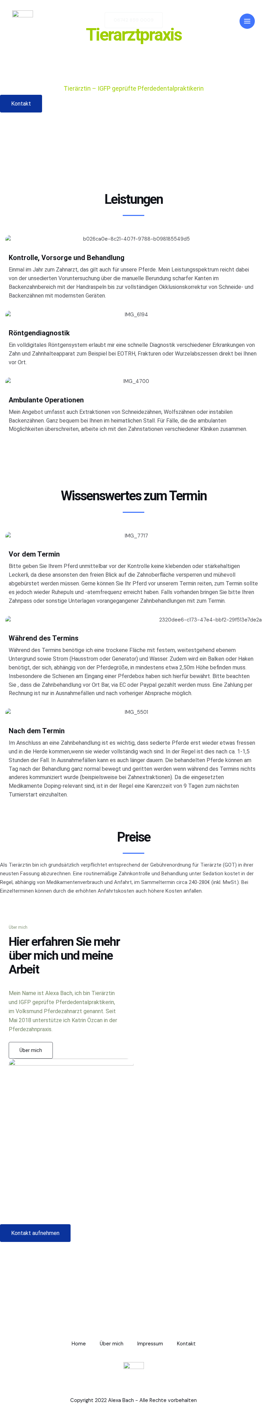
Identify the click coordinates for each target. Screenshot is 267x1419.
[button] (21, 103)
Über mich (111, 1344)
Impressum (150, 1344)
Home (79, 1344)
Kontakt (186, 1344)
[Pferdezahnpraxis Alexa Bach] (22, 21)
